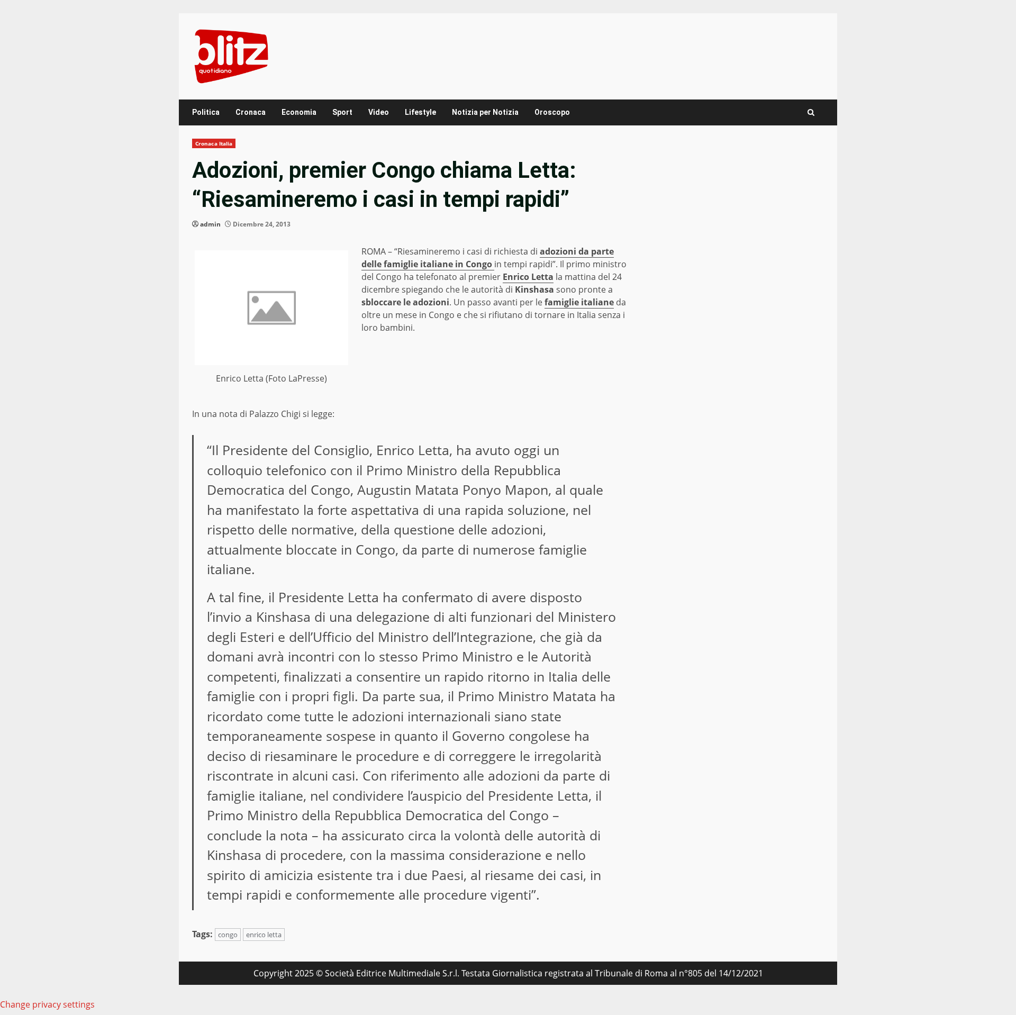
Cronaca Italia (213, 143)
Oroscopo (552, 112)
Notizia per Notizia (485, 112)
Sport (342, 112)
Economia (299, 112)
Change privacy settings (47, 1004)
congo (228, 934)
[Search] (811, 112)
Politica (206, 112)
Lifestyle (420, 112)
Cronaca (250, 112)
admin (210, 224)
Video (378, 112)
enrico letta (264, 934)
